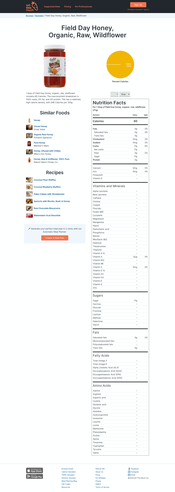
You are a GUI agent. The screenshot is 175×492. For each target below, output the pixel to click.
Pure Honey (39, 142)
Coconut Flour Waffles (45, 180)
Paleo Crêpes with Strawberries (49, 194)
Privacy (98, 481)
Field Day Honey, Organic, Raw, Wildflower (87, 31)
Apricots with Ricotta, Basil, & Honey (52, 201)
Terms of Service (102, 487)
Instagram (135, 472)
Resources (66, 487)
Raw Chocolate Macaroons (47, 208)
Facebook (135, 469)
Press (98, 475)
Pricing (67, 6)
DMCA (98, 484)
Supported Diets (52, 6)
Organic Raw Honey (43, 134)
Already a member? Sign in (138, 9)
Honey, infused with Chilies (47, 151)
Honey (37, 120)
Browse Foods (67, 469)
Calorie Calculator (69, 472)
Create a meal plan (54, 238)
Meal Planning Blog (69, 481)
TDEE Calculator (68, 475)
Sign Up (138, 4)
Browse (29, 15)
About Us (99, 472)
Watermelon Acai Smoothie (47, 215)
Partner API (100, 469)
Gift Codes (66, 484)
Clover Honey (40, 126)
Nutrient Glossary (69, 478)
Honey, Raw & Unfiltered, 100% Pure (51, 159)
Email (133, 475)
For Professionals (83, 6)
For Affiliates (101, 478)
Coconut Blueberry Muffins (47, 187)
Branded (39, 15)
